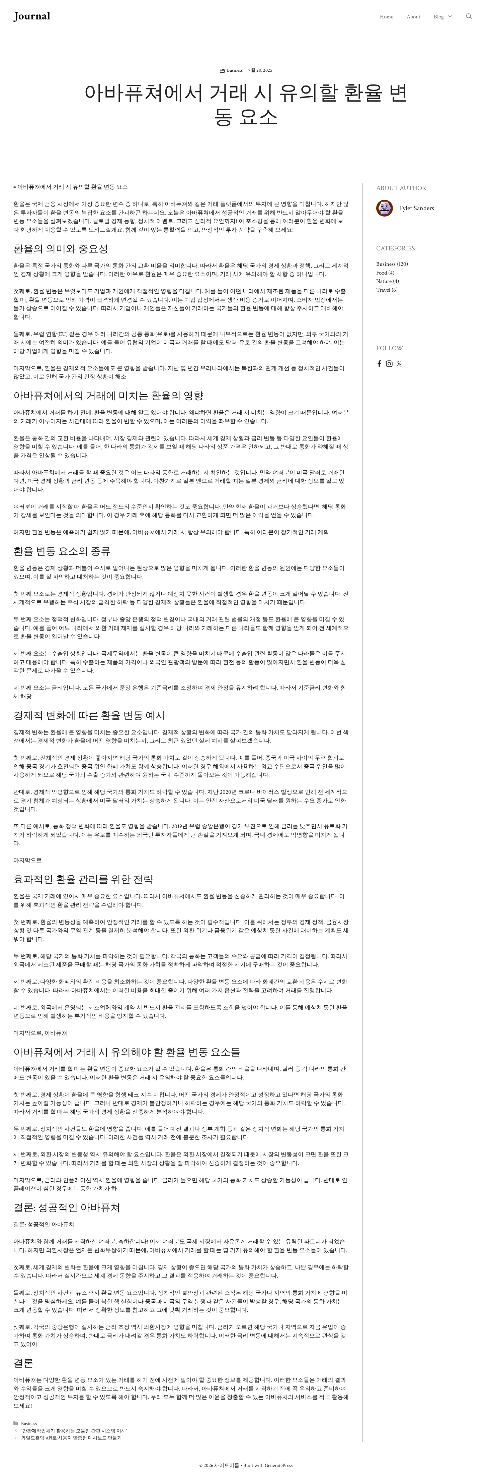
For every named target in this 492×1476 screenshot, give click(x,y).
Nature (384, 281)
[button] (469, 17)
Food (381, 273)
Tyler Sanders (416, 208)
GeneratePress (279, 1465)
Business (235, 70)
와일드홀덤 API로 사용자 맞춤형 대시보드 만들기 (71, 1438)
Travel (383, 290)
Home (386, 16)
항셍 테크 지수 (133, 1095)
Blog (439, 16)
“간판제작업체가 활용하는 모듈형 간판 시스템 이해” (74, 1431)
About (413, 16)
